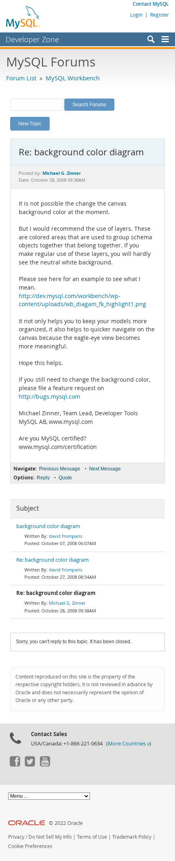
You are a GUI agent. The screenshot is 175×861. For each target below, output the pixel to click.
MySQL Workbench (73, 78)
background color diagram (48, 526)
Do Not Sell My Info (50, 837)
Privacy (16, 837)
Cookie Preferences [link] (30, 846)
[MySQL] (23, 17)
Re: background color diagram (52, 559)
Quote (65, 478)
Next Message (105, 469)
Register (159, 14)
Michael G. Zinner (67, 603)
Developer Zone (32, 39)
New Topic (30, 123)
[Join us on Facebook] (14, 764)
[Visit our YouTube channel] (44, 764)
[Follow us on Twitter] (29, 764)
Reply (43, 478)
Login (136, 14)
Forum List (21, 78)
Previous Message (59, 469)
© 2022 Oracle (66, 823)
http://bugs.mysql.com (49, 396)
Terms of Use (92, 837)
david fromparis (65, 536)
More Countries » (128, 743)
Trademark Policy (131, 837)
